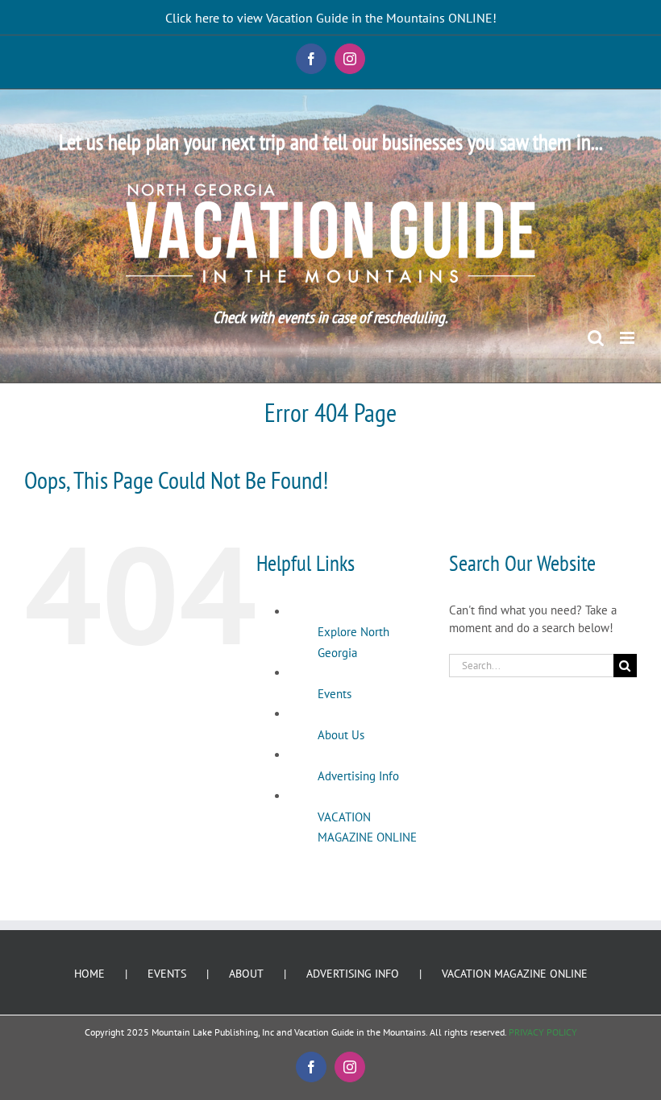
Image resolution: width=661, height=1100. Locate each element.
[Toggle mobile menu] (628, 337)
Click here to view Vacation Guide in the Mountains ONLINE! (331, 18)
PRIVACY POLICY (543, 1032)
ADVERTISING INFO (352, 973)
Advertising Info (358, 776)
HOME (89, 973)
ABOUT (246, 973)
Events (334, 693)
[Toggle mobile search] (596, 337)
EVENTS (167, 973)
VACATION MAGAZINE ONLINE (515, 973)
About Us (341, 734)
